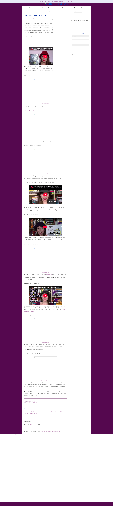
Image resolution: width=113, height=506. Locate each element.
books (36, 402)
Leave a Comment (41, 18)
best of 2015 (30, 402)
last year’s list (49, 274)
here (52, 141)
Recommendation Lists (31, 401)
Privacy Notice (18, 434)
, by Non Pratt (29, 110)
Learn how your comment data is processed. (50, 431)
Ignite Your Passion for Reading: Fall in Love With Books (62, 1)
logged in (31, 424)
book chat (34, 402)
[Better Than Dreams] (56, 3)
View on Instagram (45, 103)
